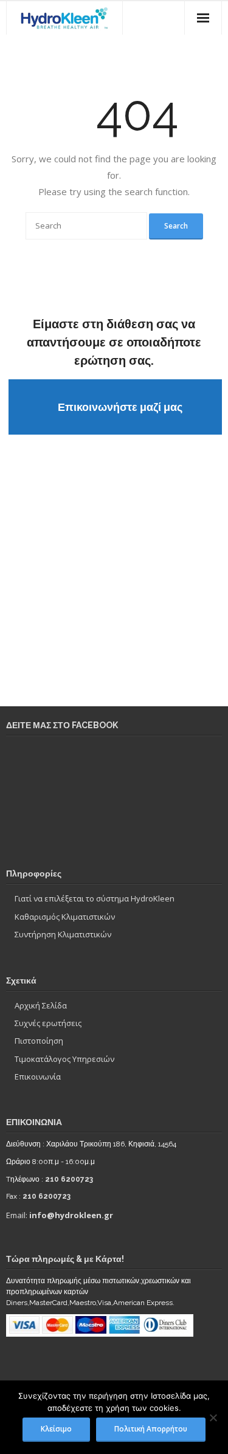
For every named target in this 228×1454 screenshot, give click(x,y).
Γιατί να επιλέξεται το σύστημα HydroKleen (94, 898)
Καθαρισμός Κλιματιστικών (65, 916)
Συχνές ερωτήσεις (48, 1023)
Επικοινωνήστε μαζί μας (120, 407)
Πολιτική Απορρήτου (150, 1428)
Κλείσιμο (56, 1428)
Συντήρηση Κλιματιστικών (63, 934)
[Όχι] (213, 1417)
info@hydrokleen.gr (71, 1215)
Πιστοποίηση (39, 1040)
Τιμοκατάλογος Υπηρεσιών (64, 1058)
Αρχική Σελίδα (41, 1005)
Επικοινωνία (38, 1076)
